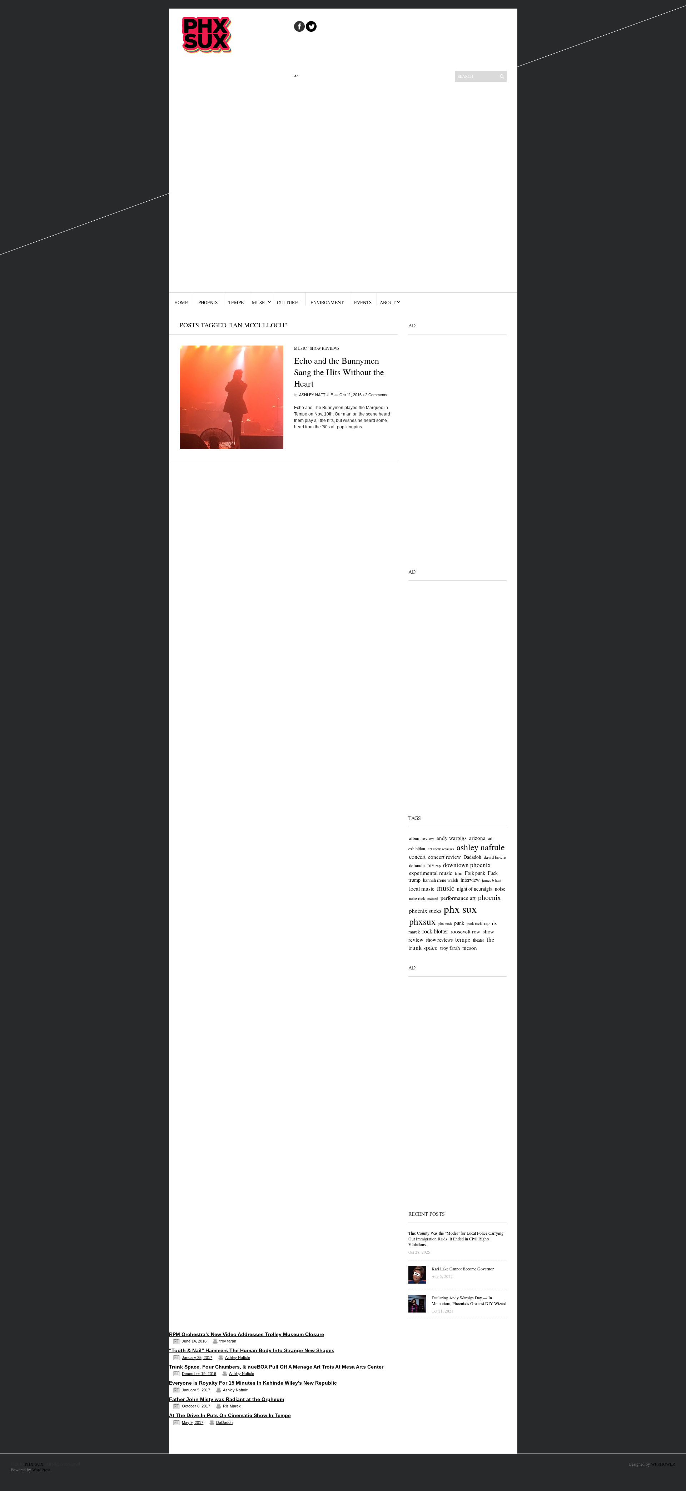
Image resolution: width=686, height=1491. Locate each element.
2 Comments (376, 395)
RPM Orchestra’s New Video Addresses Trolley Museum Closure (246, 1334)
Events (363, 302)
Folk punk (475, 873)
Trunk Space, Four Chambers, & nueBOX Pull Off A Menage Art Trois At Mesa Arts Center (276, 1367)
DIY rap (434, 865)
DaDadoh (224, 1422)
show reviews (439, 939)
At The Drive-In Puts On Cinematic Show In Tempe (230, 1415)
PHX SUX (34, 1464)
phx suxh (445, 923)
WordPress (41, 1469)
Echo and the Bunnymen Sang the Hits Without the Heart (339, 372)
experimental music (430, 872)
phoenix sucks (425, 910)
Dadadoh (472, 856)
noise (500, 888)
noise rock (417, 898)
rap (486, 923)
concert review (444, 856)
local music (421, 888)
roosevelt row (465, 931)
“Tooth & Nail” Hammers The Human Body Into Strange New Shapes (251, 1350)
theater (478, 940)
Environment (327, 302)
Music (259, 302)
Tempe (236, 302)
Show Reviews (324, 348)
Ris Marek (232, 1406)
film (458, 873)
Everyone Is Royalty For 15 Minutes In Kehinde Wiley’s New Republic (253, 1383)
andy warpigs (452, 837)
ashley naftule (481, 847)
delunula (417, 865)
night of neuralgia (474, 888)
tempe (463, 939)
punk (459, 923)
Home (181, 302)
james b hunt (491, 880)
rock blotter (435, 931)
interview (470, 879)
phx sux (460, 909)
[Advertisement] (346, 185)
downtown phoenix (467, 865)
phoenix (489, 897)
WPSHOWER (663, 1464)
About (388, 302)
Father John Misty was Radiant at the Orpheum (226, 1399)
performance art (458, 897)
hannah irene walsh (440, 880)
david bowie (495, 857)
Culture (287, 302)
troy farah (450, 948)
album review (421, 838)
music (445, 888)
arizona (477, 837)
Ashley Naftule (316, 395)
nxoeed (432, 898)
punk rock (474, 923)
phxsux (422, 921)
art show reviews (441, 848)
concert (417, 857)
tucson (469, 947)
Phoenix (208, 302)
